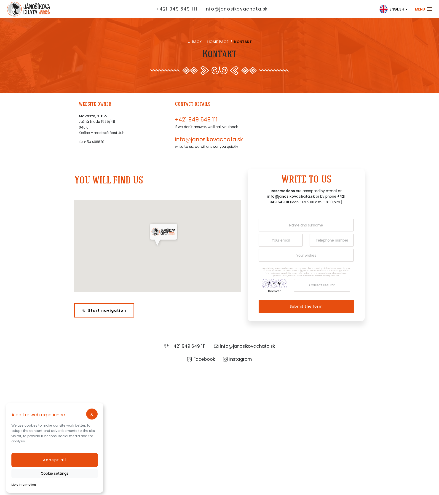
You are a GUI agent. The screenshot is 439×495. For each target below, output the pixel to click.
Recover (274, 291)
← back (194, 41)
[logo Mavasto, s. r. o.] (23, 9)
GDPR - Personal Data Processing (313, 275)
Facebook (204, 359)
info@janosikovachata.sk (236, 9)
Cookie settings (54, 473)
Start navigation (107, 310)
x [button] (92, 414)
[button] (54, 460)
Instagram (240, 359)
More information (23, 485)
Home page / (220, 41)
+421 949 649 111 (177, 9)
